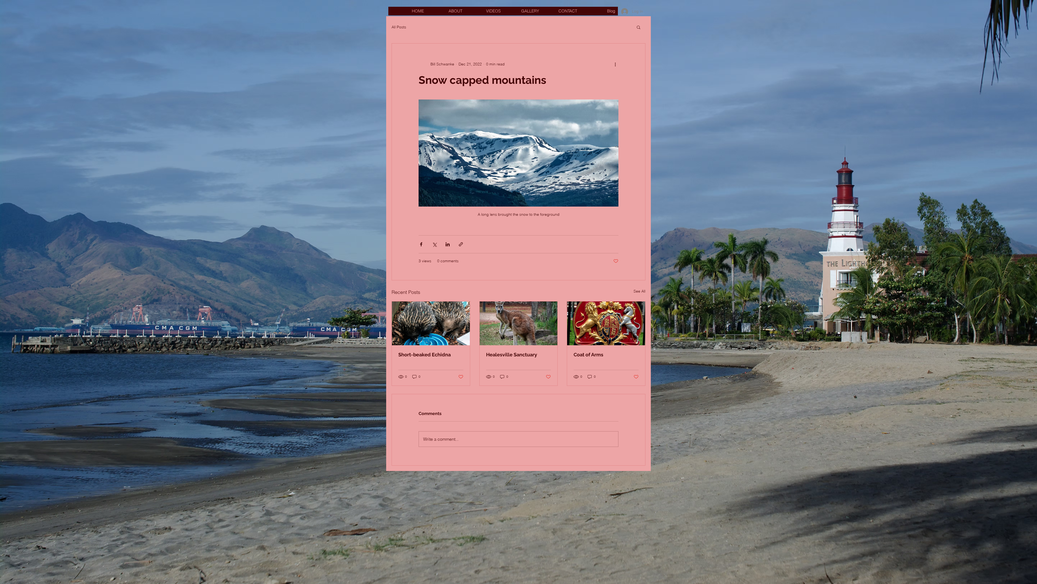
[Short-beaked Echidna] (431, 323)
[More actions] (615, 64)
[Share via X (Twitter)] (434, 244)
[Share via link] (460, 244)
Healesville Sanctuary (511, 354)
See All (639, 291)
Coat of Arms (588, 354)
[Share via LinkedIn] (447, 244)
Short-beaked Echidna (424, 354)
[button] (638, 27)
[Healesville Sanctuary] (519, 323)
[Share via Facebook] (421, 244)
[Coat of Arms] (606, 323)
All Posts (399, 27)
